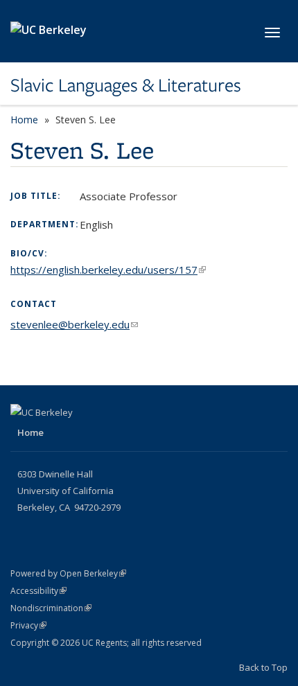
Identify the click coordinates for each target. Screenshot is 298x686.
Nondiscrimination (50, 608)
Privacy (28, 625)
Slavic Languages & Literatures (125, 85)
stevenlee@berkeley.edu (74, 324)
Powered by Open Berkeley (68, 573)
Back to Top (263, 667)
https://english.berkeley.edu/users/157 (108, 269)
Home (24, 119)
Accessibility (38, 591)
